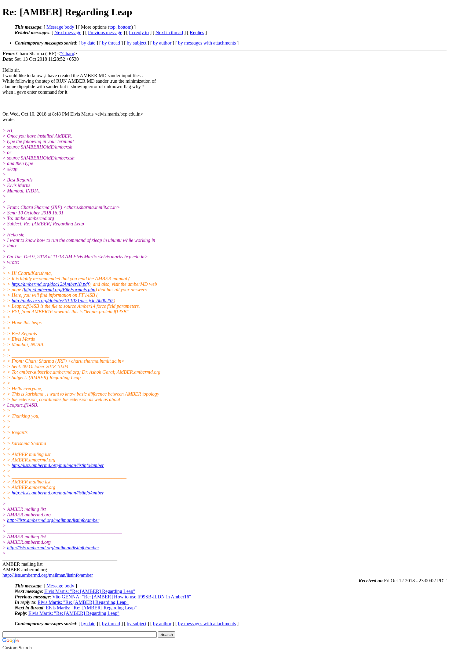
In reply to (139, 32)
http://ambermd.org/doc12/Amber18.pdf (50, 284)
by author (162, 42)
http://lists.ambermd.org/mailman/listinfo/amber (58, 465)
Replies (197, 32)
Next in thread (169, 32)
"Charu (67, 53)
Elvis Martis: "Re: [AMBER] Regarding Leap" (89, 591)
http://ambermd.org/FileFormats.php (59, 289)
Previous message (105, 32)
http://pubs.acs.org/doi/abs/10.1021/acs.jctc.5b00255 (63, 300)
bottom (124, 27)
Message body (60, 27)
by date (88, 42)
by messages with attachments (207, 42)
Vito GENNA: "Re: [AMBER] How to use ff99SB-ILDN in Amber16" (121, 596)
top (112, 27)
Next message (67, 32)
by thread (111, 42)
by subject (136, 42)
